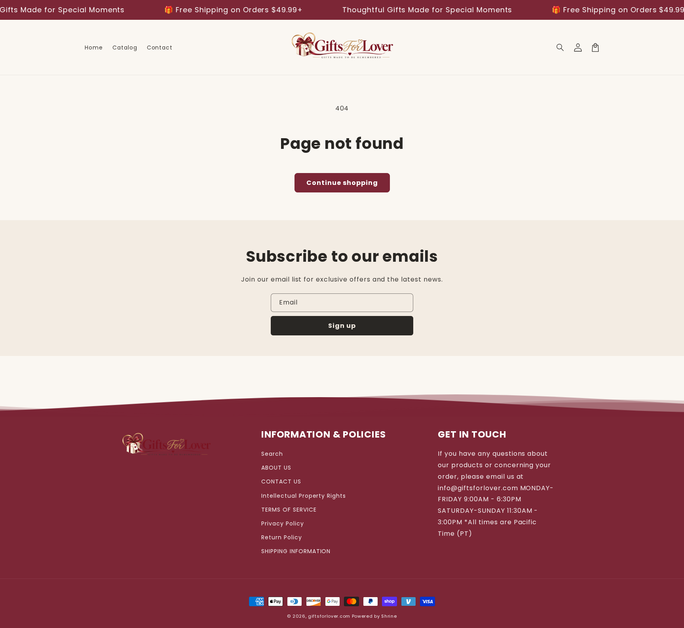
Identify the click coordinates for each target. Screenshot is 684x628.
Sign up (342, 325)
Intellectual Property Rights (303, 496)
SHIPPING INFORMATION (296, 551)
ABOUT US (276, 468)
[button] (560, 47)
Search (272, 454)
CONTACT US (281, 481)
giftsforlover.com (329, 616)
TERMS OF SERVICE (288, 510)
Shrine (389, 616)
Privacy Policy (282, 523)
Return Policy (281, 537)
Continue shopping (342, 182)
